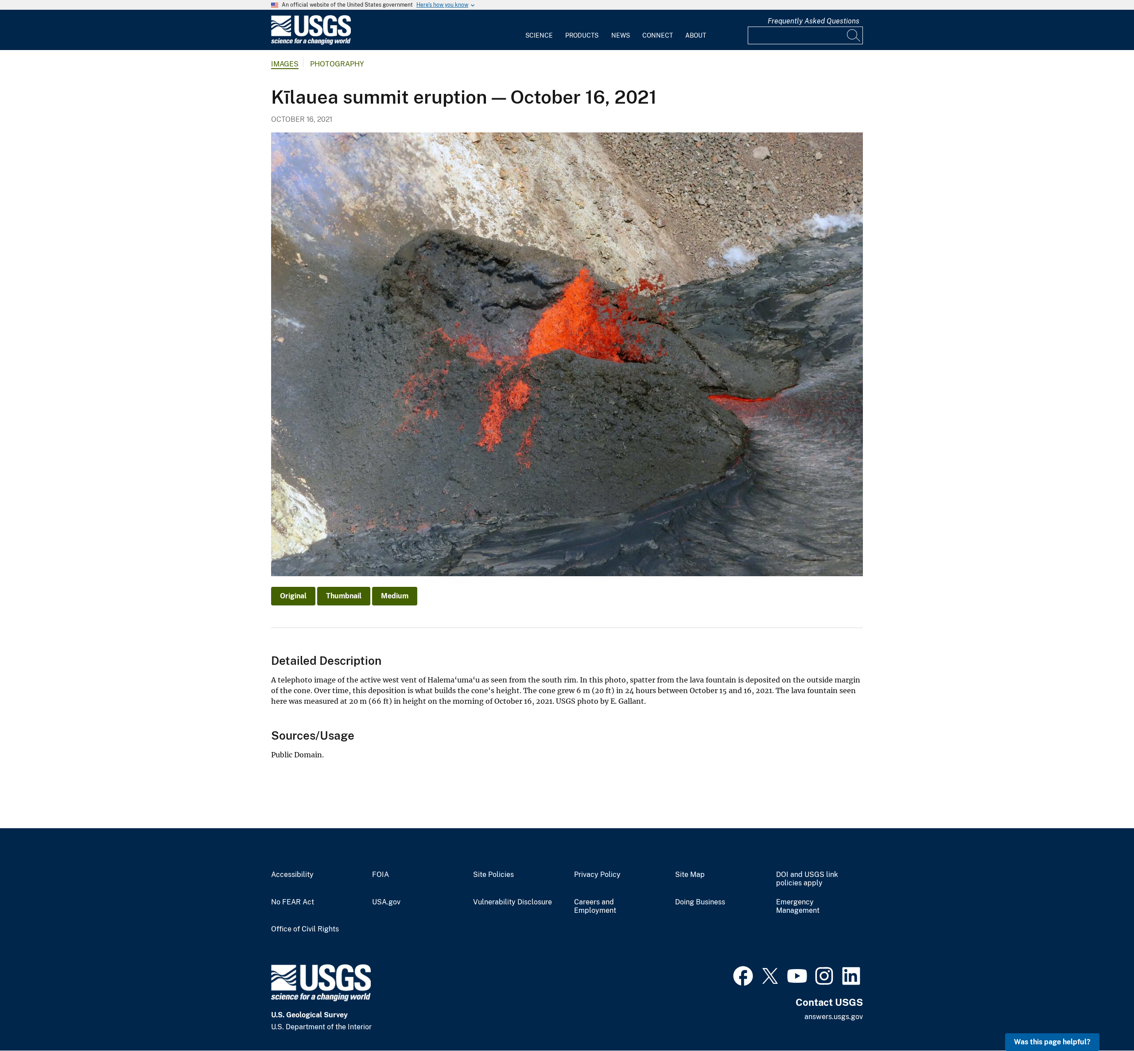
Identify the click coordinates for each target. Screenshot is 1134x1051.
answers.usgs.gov (833, 1016)
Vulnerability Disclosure (512, 902)
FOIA (380, 875)
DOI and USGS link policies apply (807, 879)
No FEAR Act (292, 902)
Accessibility (292, 875)
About (695, 35)
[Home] (311, 43)
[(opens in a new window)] (743, 974)
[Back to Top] (1101, 1018)
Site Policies (493, 875)
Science (539, 35)
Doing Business (700, 902)
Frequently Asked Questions (813, 21)
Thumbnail (343, 596)
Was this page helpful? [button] (1052, 1042)
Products (581, 35)
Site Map (690, 875)
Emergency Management (797, 906)
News (620, 35)
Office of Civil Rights (305, 929)
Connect (657, 35)
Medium (394, 596)
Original (293, 596)
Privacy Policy (597, 875)
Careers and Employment (595, 906)
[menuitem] (539, 30)
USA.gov (386, 902)
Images (285, 64)
